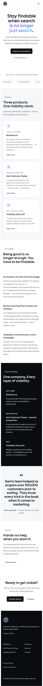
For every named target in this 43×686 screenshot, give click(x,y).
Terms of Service (9, 667)
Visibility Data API (9, 652)
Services (27, 648)
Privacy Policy (8, 663)
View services (10, 562)
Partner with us (21, 58)
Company (27, 644)
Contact (30, 599)
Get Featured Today (10, 648)
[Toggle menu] (38, 3)
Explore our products (21, 51)
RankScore (7, 644)
